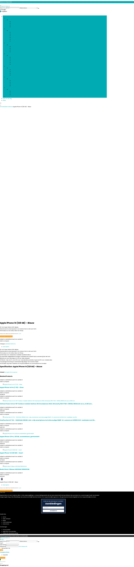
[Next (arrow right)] (2, 563)
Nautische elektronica (17, 27)
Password (2, 546)
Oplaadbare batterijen (17, 50)
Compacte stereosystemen (19, 80)
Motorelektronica (16, 25)
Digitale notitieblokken (17, 57)
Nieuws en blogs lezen (6, 2)
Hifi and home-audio (11, 77)
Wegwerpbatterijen (16, 52)
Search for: (3, 8)
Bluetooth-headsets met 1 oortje (20, 71)
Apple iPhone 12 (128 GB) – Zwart (11, 453)
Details (19, 333)
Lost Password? (23, 546)
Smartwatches (15, 73)
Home (1, 106)
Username (3, 545)
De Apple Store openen (10, 372)
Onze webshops (7, 522)
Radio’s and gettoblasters (18, 84)
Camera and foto (10, 29)
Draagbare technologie (12, 66)
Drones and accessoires (17, 37)
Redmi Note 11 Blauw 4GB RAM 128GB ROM (14, 469)
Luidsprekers (14, 82)
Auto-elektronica (16, 21)
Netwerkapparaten (16, 62)
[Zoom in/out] (0, 561)
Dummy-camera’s (16, 39)
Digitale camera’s (16, 36)
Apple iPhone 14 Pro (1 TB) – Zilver (12, 387)
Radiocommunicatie (16, 85)
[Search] (0, 105)
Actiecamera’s (15, 32)
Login (1, 550)
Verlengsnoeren (15, 94)
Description (6, 485)
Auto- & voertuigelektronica (13, 18)
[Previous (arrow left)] (0, 563)
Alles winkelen (6, 519)
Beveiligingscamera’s (17, 34)
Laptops (13, 59)
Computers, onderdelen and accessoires (17, 54)
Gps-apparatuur (15, 23)
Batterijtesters (15, 48)
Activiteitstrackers (16, 70)
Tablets (13, 64)
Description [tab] (6, 346)
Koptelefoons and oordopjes (19, 93)
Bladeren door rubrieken (9, 16)
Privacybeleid (6, 529)
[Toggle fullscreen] (2, 561)
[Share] (3, 561)
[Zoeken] (38, 8)
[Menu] (0, 103)
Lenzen (13, 41)
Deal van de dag (7, 98)
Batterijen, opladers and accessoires (16, 43)
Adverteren (6, 524)
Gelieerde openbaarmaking (10, 533)
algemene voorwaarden (9, 531)
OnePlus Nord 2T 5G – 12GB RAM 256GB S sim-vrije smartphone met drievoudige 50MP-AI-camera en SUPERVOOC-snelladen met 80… (47, 420)
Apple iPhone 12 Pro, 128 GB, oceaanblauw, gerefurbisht (19, 437)
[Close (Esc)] (4, 561)
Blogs (4, 100)
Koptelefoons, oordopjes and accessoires (17, 88)
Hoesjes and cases (16, 91)
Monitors (13, 61)
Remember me (5, 548)
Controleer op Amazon (6, 336)
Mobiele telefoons (10, 96)
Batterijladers (15, 46)
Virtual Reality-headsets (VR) (19, 75)
